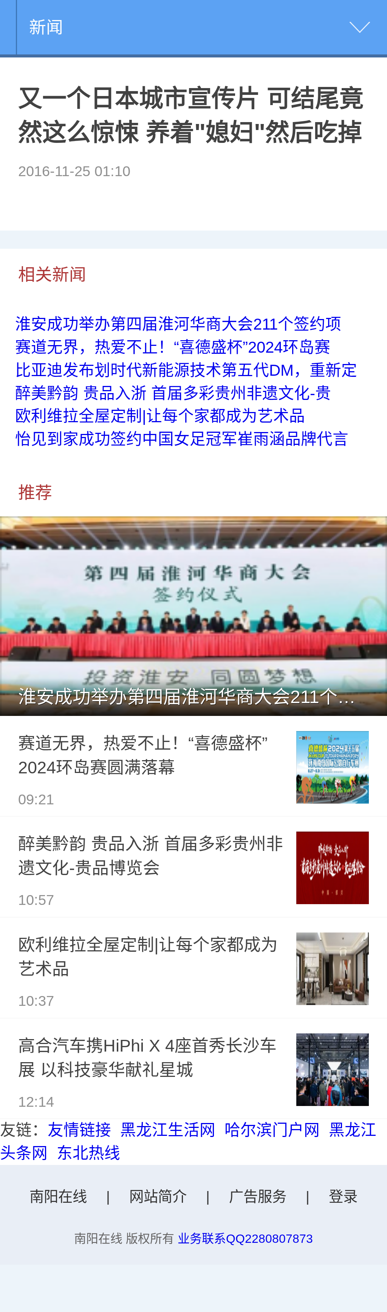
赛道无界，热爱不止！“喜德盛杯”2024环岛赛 (172, 347)
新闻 (46, 27)
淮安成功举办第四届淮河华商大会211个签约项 (178, 324)
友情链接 (79, 1130)
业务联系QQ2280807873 (245, 1238)
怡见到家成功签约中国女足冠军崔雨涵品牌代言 (181, 439)
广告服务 (257, 1196)
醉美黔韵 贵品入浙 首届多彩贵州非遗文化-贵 (173, 393)
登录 (343, 1196)
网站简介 (158, 1196)
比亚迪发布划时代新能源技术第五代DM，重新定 (186, 370)
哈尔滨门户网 (272, 1130)
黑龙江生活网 (167, 1130)
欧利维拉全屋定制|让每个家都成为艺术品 (160, 416)
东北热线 (88, 1153)
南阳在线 (58, 1196)
